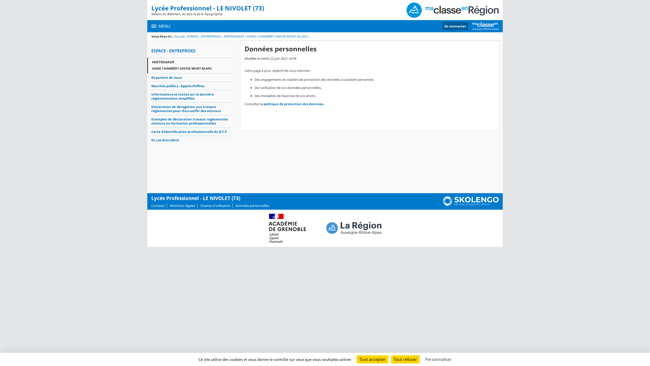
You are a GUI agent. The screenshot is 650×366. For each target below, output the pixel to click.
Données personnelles (252, 206)
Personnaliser (438, 359)
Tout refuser (405, 359)
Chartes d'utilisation (215, 206)
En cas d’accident (165, 140)
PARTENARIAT (234, 36)
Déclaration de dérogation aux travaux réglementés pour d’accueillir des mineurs (186, 108)
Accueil (179, 36)
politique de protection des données (293, 104)
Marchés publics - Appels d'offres (177, 86)
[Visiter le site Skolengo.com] (471, 204)
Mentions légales (182, 206)
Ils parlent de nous (166, 77)
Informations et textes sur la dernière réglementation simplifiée (182, 96)
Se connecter (455, 26)
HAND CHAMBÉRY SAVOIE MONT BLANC (277, 36)
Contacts (158, 206)
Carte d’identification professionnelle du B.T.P (189, 131)
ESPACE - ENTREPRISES (204, 36)
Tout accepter (372, 359)
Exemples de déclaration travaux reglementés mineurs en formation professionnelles (189, 121)
